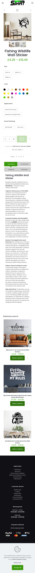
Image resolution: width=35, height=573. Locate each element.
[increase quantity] (13, 139)
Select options (17, 358)
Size (5, 66)
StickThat (8, 186)
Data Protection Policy (19, 559)
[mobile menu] (32, 3)
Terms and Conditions (17, 473)
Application (8, 104)
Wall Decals (16, 146)
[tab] (10, 164)
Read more (17, 563)
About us (17, 471)
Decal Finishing (9, 121)
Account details (17, 497)
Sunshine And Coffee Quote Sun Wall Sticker (17, 442)
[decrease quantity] (5, 139)
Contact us (17, 469)
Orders (17, 492)
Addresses (17, 495)
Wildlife (28, 146)
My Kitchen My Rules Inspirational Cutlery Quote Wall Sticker (18, 396)
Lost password (17, 499)
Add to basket (22, 139)
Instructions (17, 479)
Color (6, 84)
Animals (23, 146)
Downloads (17, 493)
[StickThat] (17, 2)
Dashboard (17, 490)
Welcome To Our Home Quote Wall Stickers (17, 351)
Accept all (17, 567)
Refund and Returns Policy (17, 475)
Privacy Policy (17, 477)
